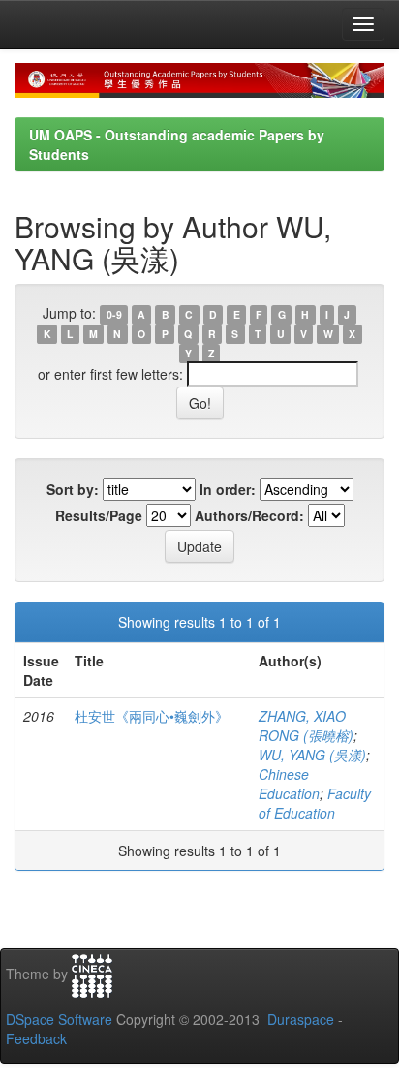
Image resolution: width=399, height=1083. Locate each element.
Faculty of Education (315, 803)
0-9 (114, 314)
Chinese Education (289, 783)
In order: (228, 489)
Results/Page (98, 515)
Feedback (36, 1038)
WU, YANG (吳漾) (312, 754)
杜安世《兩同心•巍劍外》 (152, 716)
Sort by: (72, 489)
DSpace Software (59, 1019)
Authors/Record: (249, 515)
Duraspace (300, 1019)
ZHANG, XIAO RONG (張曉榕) (306, 725)
